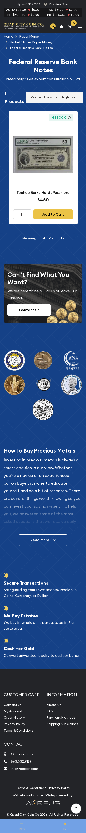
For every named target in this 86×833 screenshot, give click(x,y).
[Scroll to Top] (76, 808)
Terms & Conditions (18, 730)
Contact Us (29, 309)
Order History (14, 717)
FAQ (50, 711)
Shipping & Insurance (62, 724)
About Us (54, 705)
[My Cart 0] (70, 26)
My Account (13, 711)
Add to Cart (53, 214)
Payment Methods (61, 717)
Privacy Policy (14, 724)
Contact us (12, 705)
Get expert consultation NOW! (53, 79)
